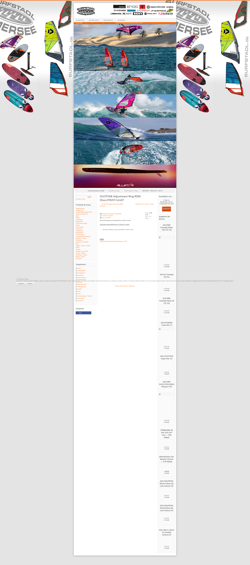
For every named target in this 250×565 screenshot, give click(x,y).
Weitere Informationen (121, 286)
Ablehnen (30, 283)
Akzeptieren (21, 283)
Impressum (132, 286)
